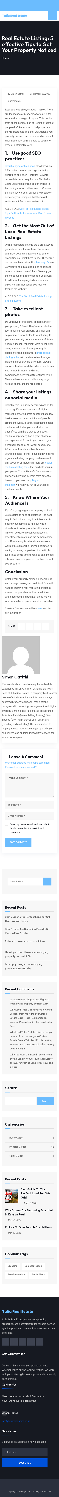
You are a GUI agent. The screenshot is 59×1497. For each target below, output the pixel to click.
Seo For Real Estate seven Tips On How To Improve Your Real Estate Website (28, 213)
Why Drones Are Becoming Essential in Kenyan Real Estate (27, 931)
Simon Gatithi (15, 677)
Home (5, 58)
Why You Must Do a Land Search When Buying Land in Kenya (32, 1044)
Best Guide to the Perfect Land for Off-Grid (35, 1193)
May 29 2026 (14, 1220)
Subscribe (25, 1463)
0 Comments (14, 101)
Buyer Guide (16, 1137)
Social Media (38, 1274)
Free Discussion (16, 1274)
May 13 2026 (14, 1233)
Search (11, 1088)
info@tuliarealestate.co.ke (16, 1421)
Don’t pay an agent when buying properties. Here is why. (23, 966)
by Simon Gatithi (16, 94)
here (40, 608)
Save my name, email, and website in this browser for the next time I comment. (30, 828)
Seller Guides (16, 1155)
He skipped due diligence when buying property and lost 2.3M (26, 954)
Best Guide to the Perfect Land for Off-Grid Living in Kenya (28, 919)
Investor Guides (17, 1146)
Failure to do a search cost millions (25, 941)
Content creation (33, 1266)
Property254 (43, 262)
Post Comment (18, 842)
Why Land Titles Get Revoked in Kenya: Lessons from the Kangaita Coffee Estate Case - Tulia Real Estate (31, 1013)
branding (12, 1266)
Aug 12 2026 (30, 1203)
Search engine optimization (20, 166)
